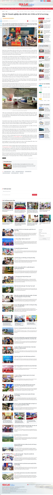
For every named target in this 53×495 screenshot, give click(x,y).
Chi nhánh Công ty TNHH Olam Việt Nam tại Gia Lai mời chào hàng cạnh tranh (44, 123)
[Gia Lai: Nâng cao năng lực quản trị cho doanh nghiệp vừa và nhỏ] (7, 378)
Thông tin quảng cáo (44, 105)
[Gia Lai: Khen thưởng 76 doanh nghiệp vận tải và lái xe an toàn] (7, 166)
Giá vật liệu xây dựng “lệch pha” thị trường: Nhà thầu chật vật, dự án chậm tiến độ (7, 421)
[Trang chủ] (3, 9)
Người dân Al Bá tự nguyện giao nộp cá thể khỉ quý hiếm (47, 71)
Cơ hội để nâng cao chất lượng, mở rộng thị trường (24, 257)
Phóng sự (15, 456)
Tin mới (47, 18)
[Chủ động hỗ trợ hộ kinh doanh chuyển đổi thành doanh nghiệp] (7, 397)
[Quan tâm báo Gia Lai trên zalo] (42, 1)
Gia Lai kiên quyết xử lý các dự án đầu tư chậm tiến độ (25, 472)
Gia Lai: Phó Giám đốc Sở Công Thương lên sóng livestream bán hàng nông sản (7, 324)
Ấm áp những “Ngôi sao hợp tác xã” (22, 238)
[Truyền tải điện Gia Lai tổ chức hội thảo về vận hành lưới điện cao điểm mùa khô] (7, 350)
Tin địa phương (44, 46)
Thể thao (49, 8)
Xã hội (47, 8)
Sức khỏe (29, 8)
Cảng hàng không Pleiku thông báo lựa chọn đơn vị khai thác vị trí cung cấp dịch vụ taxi (44, 130)
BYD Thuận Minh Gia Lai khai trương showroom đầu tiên (44, 136)
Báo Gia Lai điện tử (26, 5)
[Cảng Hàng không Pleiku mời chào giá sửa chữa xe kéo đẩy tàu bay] (41, 109)
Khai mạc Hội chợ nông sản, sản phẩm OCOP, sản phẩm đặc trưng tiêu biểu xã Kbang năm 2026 (20, 211)
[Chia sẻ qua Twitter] (1, 23)
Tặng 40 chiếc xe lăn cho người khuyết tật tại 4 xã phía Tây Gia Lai (44, 52)
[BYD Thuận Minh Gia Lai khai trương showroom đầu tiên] (41, 136)
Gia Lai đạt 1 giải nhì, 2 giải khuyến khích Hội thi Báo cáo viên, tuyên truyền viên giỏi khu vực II (44, 77)
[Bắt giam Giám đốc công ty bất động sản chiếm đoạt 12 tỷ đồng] (40, 31)
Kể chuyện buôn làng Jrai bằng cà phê (23, 276)
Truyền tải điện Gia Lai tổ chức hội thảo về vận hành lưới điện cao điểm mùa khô (25, 347)
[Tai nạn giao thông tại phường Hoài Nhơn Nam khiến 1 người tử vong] (40, 36)
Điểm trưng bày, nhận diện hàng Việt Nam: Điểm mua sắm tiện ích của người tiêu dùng (20, 224)
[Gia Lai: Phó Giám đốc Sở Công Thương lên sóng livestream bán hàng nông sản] (7, 318)
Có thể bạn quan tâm (9, 200)
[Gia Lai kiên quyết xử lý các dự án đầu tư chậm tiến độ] (7, 476)
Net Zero (29, 11)
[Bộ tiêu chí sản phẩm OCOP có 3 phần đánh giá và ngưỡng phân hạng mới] (7, 270)
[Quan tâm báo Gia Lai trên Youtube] (44, 1)
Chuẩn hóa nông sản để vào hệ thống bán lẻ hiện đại (7, 224)
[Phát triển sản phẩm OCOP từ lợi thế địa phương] (40, 21)
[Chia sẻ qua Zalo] (1, 21)
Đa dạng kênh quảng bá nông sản (21, 248)
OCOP (6, 11)
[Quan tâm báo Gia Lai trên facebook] (41, 1)
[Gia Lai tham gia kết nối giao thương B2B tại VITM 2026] (31, 416)
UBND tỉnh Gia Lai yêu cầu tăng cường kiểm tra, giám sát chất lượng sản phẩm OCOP (32, 224)
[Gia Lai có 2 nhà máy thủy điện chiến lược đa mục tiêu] (7, 331)
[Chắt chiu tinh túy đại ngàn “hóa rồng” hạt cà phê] (7, 289)
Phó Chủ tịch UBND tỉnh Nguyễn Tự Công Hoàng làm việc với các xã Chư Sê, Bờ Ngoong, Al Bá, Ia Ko (44, 59)
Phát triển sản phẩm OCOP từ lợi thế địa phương (47, 21)
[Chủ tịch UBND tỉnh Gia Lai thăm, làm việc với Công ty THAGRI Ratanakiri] (7, 447)
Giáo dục (25, 8)
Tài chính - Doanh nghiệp (38, 11)
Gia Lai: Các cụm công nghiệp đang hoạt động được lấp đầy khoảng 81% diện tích (19, 421)
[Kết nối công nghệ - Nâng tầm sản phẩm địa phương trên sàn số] (7, 457)
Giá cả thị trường (49, 11)
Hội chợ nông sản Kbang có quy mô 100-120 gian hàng (45, 211)
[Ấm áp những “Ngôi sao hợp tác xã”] (7, 242)
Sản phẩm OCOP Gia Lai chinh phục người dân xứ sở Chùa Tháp (25, 230)
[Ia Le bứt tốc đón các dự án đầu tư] (7, 438)
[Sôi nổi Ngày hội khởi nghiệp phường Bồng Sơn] (31, 318)
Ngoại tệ (40, 92)
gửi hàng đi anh (40, 229)
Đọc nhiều (41, 18)
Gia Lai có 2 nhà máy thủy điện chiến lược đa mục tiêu (25, 328)
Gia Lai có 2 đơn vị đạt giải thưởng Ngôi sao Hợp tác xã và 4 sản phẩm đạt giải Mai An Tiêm (25, 404)
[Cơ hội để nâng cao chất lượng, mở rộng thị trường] (7, 261)
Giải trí (44, 8)
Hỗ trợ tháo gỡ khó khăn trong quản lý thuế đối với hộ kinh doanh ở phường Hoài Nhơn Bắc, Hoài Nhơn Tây (25, 338)
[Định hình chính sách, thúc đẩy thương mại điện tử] (7, 359)
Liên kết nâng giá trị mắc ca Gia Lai (45, 224)
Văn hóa (40, 8)
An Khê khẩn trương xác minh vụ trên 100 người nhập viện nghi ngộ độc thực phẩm (44, 27)
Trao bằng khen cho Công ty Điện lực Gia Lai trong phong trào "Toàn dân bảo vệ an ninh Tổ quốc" (24, 385)
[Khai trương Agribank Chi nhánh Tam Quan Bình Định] (7, 369)
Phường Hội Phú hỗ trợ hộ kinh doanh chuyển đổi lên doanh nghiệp (25, 464)
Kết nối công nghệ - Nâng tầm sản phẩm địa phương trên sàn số (24, 454)
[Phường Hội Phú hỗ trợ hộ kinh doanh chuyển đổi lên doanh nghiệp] (7, 466)
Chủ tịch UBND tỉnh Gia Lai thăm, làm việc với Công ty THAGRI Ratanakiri (25, 445)
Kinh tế (22, 8)
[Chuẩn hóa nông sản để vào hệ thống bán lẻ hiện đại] (7, 218)
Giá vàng (25, 11)
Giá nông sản (44, 11)
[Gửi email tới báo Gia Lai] (45, 1)
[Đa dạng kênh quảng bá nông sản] (7, 251)
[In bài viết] (1, 27)
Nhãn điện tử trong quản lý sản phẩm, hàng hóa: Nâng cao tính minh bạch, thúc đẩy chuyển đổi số (32, 212)
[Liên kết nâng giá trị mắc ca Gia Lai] (45, 218)
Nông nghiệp (32, 11)
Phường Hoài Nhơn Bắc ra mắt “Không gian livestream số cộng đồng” (19, 324)
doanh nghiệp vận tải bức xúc (20, 171)
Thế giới (9, 8)
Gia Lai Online (8, 485)
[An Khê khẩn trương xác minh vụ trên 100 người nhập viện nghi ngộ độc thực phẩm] (40, 26)
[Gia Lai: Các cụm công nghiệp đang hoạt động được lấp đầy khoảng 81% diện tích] (19, 416)
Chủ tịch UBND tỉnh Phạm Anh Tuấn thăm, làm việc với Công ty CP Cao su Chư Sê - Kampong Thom (25, 426)
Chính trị (12, 8)
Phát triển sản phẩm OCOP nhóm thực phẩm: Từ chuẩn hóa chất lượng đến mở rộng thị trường (25, 296)
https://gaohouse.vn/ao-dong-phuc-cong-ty (44, 239)
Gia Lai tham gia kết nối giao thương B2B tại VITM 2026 (31, 421)
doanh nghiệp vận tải (18, 136)
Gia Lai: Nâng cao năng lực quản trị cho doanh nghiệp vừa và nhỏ (24, 376)
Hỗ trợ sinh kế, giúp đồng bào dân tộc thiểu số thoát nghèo (47, 65)
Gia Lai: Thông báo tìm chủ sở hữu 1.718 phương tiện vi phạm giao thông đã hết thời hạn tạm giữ (44, 117)
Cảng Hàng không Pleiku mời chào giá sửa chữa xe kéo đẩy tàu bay (44, 110)
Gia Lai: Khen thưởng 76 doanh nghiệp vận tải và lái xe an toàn (22, 164)
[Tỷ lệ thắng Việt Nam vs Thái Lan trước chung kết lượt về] (40, 41)
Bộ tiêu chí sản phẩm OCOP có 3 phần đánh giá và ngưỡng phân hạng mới (24, 268)
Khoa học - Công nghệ (35, 8)
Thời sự (6, 8)
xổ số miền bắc (44, 238)
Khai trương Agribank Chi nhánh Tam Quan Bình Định (25, 365)
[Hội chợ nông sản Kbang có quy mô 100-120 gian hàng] (45, 205)
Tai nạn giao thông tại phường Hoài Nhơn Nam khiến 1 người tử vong (47, 36)
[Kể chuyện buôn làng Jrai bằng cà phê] (7, 279)
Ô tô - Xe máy (21, 11)
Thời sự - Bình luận (17, 8)
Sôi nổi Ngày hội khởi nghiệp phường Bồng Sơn (31, 323)
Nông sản (40, 85)
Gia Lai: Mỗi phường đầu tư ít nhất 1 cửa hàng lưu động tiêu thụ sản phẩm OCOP (25, 305)
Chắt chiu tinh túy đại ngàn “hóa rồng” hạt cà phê (24, 285)
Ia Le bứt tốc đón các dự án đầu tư (21, 434)
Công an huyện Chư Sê (7, 146)
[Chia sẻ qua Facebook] (1, 19)
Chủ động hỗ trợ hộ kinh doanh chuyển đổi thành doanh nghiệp (24, 395)
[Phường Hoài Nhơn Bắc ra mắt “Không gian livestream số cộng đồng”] (19, 318)
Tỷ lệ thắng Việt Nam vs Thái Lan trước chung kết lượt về (47, 41)
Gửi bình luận (34, 194)
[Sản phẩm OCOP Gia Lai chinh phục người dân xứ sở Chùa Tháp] (7, 232)
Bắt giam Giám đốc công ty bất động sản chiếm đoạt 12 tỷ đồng (47, 32)
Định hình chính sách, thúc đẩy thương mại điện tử (24, 356)
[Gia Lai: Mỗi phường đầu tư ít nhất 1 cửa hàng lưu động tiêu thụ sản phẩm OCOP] (7, 308)
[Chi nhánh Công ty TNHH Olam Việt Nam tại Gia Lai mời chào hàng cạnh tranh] (41, 123)
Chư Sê (13, 171)
